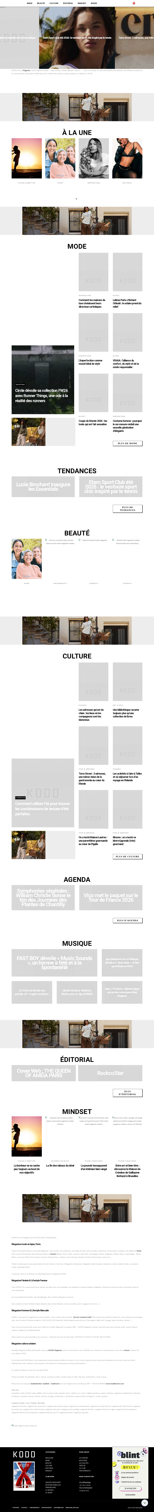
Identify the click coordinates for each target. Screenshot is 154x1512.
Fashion (53, 1254)
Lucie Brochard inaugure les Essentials (43, 486)
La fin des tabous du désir (60, 1165)
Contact (24, 1507)
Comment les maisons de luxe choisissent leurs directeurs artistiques (94, 191)
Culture (54, 3)
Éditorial (68, 3)
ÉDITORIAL (127, 183)
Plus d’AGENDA (127, 920)
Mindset (82, 3)
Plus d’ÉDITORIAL (127, 1092)
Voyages (83, 705)
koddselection (36, 1384)
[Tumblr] (123, 3)
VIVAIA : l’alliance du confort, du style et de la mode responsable (126, 364)
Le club (82, 1468)
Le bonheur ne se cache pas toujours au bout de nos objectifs (27, 191)
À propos (16, 1507)
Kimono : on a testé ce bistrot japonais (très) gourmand (124, 841)
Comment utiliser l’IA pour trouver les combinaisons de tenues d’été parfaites (42, 808)
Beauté (41, 3)
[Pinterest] (126, 3)
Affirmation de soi (60, 1161)
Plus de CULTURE (127, 856)
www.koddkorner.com (115, 1384)
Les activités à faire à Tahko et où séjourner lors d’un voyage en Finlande (127, 777)
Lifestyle (20, 798)
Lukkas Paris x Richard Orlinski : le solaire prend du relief (127, 303)
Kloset (116, 295)
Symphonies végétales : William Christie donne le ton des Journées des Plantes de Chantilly (43, 898)
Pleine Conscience (94, 1161)
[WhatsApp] (120, 3)
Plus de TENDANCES (127, 508)
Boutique (83, 1460)
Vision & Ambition (26, 183)
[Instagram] (114, 3)
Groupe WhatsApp (53, 1482)
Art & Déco (118, 705)
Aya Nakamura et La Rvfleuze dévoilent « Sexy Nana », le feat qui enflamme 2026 (122, 963)
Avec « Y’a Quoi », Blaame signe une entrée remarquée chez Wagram (122, 992)
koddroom (55, 1384)
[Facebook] (117, 3)
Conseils (93, 583)
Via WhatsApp (85, 1482)
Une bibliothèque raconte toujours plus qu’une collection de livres (126, 713)
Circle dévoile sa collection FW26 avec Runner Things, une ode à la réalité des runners (41, 395)
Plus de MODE (127, 443)
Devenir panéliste (53, 1485)
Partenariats (60, 583)
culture (126, 1350)
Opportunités (46, 1507)
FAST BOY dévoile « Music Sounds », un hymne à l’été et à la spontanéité (54, 962)
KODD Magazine (55, 1350)
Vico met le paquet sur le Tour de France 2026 (111, 897)
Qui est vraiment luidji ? (83, 1317)
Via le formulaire (85, 1488)
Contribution (59, 1507)
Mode (29, 3)
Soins (60, 183)
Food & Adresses (86, 769)
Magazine (26, 70)
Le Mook (48, 1493)
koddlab (46, 1384)
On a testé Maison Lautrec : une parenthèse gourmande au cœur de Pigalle (93, 841)
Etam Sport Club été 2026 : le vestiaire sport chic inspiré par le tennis (111, 486)
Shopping (20, 384)
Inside (94, 3)
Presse (82, 1465)
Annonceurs (50, 1487)
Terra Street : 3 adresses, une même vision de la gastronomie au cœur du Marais (77, 37)
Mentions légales (72, 1507)
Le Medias (49, 1490)
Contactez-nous (84, 1490)
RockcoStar (110, 1073)
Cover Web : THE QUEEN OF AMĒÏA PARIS (44, 1073)
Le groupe (83, 1458)
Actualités (84, 1463)
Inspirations (93, 183)
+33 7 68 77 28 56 (84, 1485)
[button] (141, 3)
